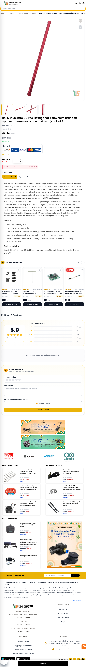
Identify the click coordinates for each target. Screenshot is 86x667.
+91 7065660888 (30, 615)
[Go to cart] (80, 3)
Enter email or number (55, 575)
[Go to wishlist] (75, 3)
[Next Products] (83, 262)
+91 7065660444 (23, 632)
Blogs (63, 622)
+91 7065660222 (23, 625)
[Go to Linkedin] (83, 659)
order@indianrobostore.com (64, 649)
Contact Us (63, 614)
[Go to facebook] (70, 659)
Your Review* (9, 385)
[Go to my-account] (84, 3)
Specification (25, 177)
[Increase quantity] (20, 160)
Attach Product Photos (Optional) (17, 399)
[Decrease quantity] (20, 161)
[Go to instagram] (79, 659)
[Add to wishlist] (80, 21)
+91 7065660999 (23, 618)
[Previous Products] (78, 262)
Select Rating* (11, 377)
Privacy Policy (23, 642)
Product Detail (10, 177)
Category (12, 13)
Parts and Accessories (27, 13)
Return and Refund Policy (23, 654)
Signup (75, 575)
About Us (63, 610)
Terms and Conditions (23, 650)
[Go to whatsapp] (74, 659)
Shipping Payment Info (23, 646)
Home (3, 13)
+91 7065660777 (15, 615)
